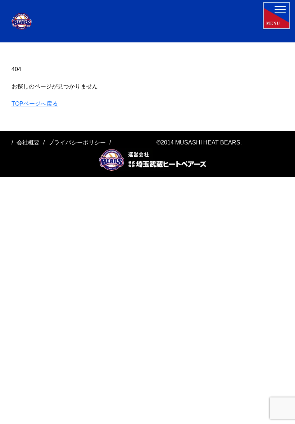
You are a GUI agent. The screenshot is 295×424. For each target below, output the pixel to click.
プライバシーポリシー (77, 142)
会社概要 (28, 142)
